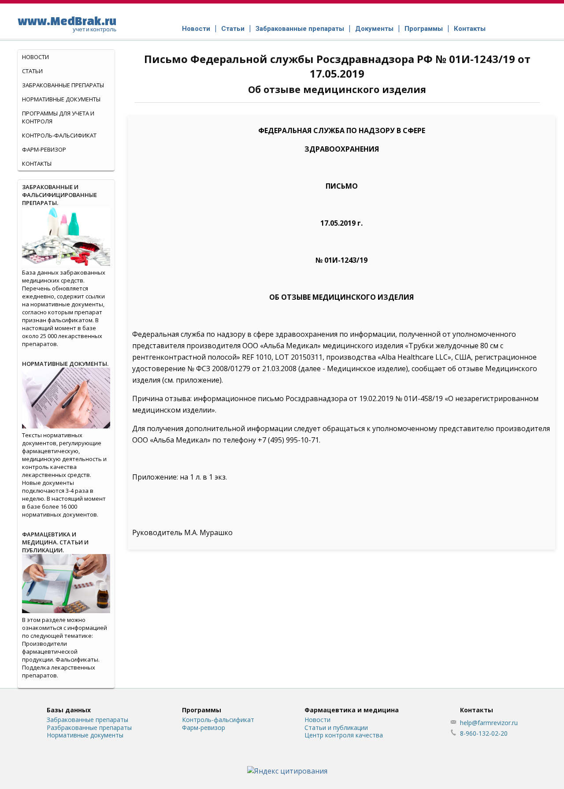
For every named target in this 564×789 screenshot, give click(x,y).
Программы (423, 29)
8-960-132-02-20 (484, 733)
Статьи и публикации (336, 727)
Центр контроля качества (343, 735)
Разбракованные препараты (89, 727)
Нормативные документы (61, 99)
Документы (374, 29)
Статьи (233, 29)
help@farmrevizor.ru (489, 722)
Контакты (470, 29)
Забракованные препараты (300, 29)
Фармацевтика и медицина (351, 710)
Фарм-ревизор (44, 149)
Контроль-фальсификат (218, 719)
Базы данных (69, 710)
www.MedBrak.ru (67, 23)
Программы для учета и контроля (58, 117)
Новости (196, 29)
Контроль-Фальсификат (59, 135)
